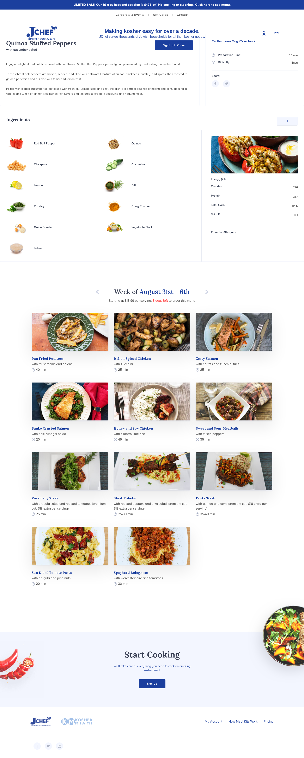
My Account (213, 721)
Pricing (269, 721)
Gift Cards (160, 15)
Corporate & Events (130, 15)
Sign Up (152, 683)
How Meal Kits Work (243, 721)
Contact (182, 15)
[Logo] (42, 33)
